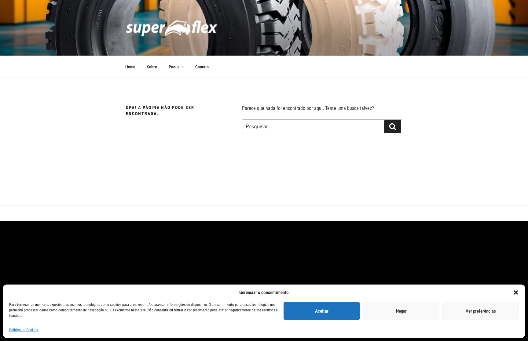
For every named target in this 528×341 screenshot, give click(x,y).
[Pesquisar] (392, 126)
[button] (516, 292)
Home (130, 66)
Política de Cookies (23, 330)
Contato (202, 66)
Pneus (174, 66)
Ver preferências (481, 311)
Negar (401, 311)
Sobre (152, 66)
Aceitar (321, 311)
